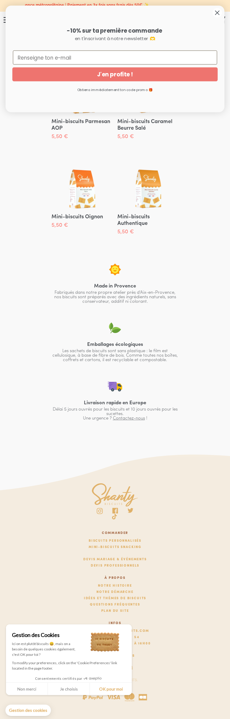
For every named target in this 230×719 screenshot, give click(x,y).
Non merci (26, 688)
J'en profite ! (115, 74)
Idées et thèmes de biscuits (115, 598)
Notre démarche (115, 592)
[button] (28, 710)
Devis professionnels (115, 565)
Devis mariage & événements (115, 559)
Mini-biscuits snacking (115, 547)
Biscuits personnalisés (115, 541)
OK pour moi (111, 688)
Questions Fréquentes (115, 604)
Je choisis (69, 688)
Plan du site (115, 611)
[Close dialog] (217, 13)
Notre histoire (115, 586)
